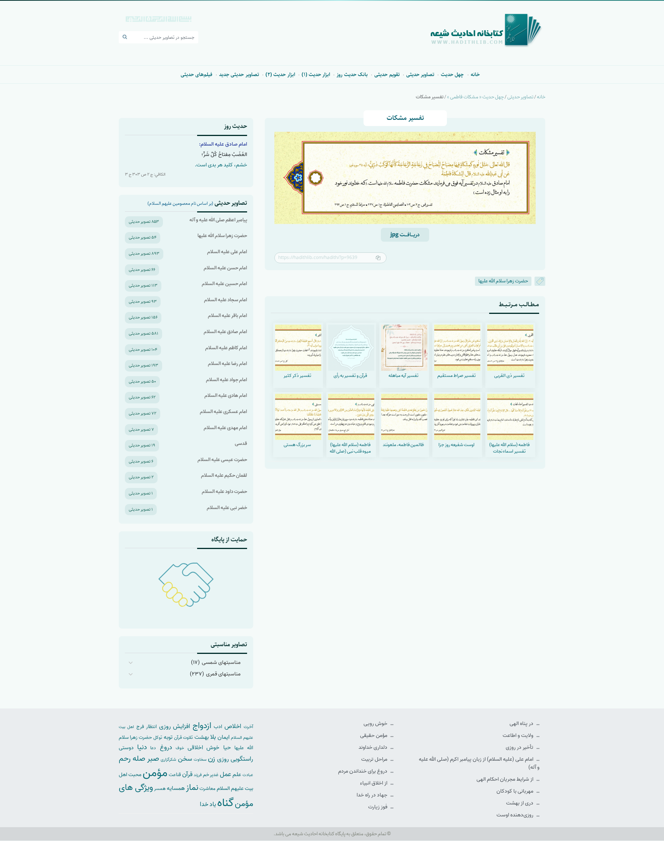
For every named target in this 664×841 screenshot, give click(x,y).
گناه (225, 803)
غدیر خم (211, 775)
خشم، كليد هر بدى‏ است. (221, 165)
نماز (192, 788)
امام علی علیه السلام (227, 252)
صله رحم (132, 759)
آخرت (248, 727)
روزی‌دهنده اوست (515, 815)
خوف (180, 748)
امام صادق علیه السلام (225, 332)
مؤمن (155, 773)
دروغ (166, 747)
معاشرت (207, 789)
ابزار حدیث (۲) (280, 74)
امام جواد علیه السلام (226, 380)
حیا (227, 747)
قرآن (187, 774)
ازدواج (202, 726)
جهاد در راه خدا (372, 795)
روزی (223, 759)
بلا (213, 737)
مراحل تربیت (374, 759)
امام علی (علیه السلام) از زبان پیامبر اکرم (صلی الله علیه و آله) (479, 763)
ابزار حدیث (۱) (316, 74)
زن (211, 759)
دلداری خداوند (373, 747)
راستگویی (242, 759)
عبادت (247, 774)
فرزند (198, 775)
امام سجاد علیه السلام (225, 300)
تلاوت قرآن (183, 737)
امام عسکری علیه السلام (223, 412)
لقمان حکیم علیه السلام (224, 475)
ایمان (223, 737)
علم (236, 774)
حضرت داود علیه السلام (224, 492)
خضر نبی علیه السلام (227, 508)
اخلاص (232, 726)
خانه (475, 74)
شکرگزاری (168, 759)
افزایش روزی (175, 726)
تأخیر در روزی (520, 747)
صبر (153, 758)
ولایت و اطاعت (519, 735)
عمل (225, 774)
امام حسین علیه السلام (224, 284)
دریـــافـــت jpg (405, 235)
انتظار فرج (146, 727)
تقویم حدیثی (386, 74)
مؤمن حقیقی (374, 735)
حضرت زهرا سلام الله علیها (503, 281)
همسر (160, 789)
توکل (157, 737)
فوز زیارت (378, 807)
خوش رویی (376, 723)
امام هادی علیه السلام (225, 395)
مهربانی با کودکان (515, 791)
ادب (218, 726)
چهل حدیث (452, 74)
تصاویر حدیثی (420, 74)
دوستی (126, 747)
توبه (168, 737)
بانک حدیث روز (352, 74)
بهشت (201, 737)
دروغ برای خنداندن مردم (363, 771)
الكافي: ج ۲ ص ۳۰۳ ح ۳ (145, 174)
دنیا (142, 747)
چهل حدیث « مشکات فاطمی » (475, 97)
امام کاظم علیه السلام (226, 348)
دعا (153, 748)
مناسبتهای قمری (223, 674)
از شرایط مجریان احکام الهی (505, 779)
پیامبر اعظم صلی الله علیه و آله (218, 220)
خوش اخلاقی (203, 747)
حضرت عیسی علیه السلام (222, 460)
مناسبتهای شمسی (221, 662)
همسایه (176, 788)
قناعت (175, 775)
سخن (185, 759)
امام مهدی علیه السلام (225, 428)
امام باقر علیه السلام (227, 316)
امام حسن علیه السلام (225, 268)
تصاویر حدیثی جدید (239, 74)
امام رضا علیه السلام (227, 364)
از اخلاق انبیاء (374, 783)
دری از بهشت (520, 803)
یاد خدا (208, 804)
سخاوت (200, 759)
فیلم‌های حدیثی (196, 74)
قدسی (241, 444)
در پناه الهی (522, 723)
